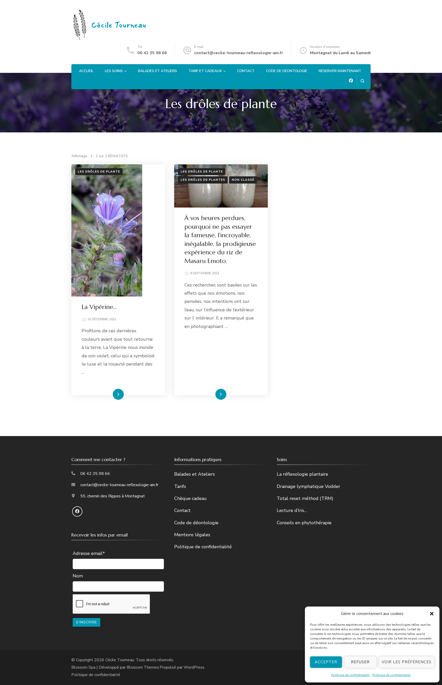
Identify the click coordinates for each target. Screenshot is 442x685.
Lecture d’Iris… (292, 510)
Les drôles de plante (99, 171)
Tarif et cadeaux (205, 70)
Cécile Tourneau (119, 25)
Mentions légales (192, 535)
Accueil (86, 70)
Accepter (326, 662)
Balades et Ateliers (157, 70)
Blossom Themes (143, 667)
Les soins (114, 70)
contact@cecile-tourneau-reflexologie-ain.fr (238, 53)
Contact (246, 70)
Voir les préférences (407, 662)
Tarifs (180, 486)
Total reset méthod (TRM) (305, 498)
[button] (431, 613)
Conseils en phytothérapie (304, 523)
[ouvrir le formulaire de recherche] (362, 81)
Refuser (360, 662)
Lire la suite (109, 394)
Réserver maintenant (340, 70)
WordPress (194, 667)
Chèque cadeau (190, 498)
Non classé (243, 180)
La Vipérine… (99, 307)
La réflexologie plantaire (302, 474)
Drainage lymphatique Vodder (308, 486)
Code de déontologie (286, 70)
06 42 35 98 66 (152, 53)
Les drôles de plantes (203, 180)
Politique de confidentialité (350, 675)
